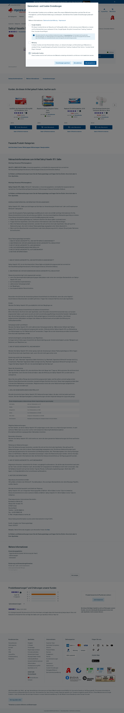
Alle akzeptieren (90, 63)
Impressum (62, 20)
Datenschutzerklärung (50, 20)
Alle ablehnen (78, 63)
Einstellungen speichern (63, 63)
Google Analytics (68, 35)
